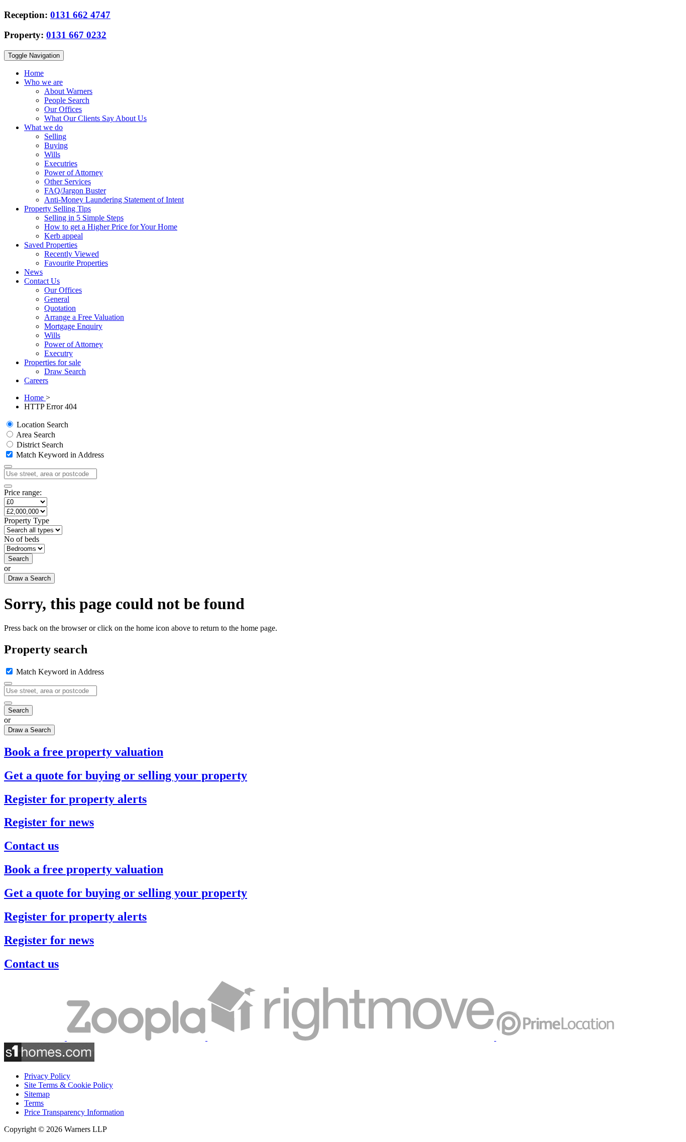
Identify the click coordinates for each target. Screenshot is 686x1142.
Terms (34, 1103)
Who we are (43, 82)
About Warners (68, 91)
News (33, 272)
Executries (60, 163)
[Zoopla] (137, 1038)
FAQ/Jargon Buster (75, 190)
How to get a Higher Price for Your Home (110, 226)
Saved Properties (50, 245)
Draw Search (65, 371)
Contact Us (42, 281)
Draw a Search (29, 578)
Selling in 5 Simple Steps (84, 217)
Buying (56, 145)
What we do (43, 127)
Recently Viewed (71, 254)
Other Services (67, 181)
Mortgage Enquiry (73, 326)
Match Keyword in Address (59, 454)
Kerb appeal (63, 236)
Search (18, 558)
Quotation (60, 308)
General (56, 299)
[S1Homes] (49, 1059)
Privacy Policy (47, 1076)
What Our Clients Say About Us (95, 118)
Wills (52, 154)
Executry (58, 353)
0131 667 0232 (76, 35)
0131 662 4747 (80, 15)
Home (34, 73)
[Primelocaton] (555, 1038)
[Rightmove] (351, 1038)
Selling (55, 136)
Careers (36, 380)
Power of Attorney (73, 172)
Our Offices (63, 109)
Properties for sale (52, 362)
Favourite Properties (76, 263)
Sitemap (37, 1094)
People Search (66, 100)
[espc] (35, 1038)
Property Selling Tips (57, 208)
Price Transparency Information (74, 1112)
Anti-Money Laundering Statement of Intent (114, 199)
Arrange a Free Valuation (84, 317)
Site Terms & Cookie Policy (68, 1085)
